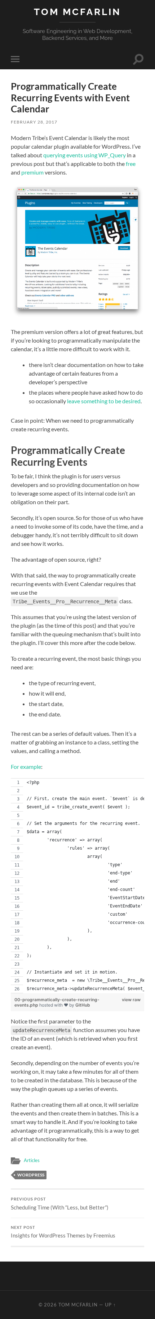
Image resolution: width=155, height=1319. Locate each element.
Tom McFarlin (77, 11)
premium (32, 172)
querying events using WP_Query (84, 155)
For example (26, 766)
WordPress (30, 1175)
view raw (131, 999)
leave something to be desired (104, 401)
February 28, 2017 (34, 122)
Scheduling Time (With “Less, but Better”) (59, 1204)
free (131, 163)
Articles (32, 1160)
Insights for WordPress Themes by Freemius (63, 1232)
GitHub (82, 1005)
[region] (77, 885)
